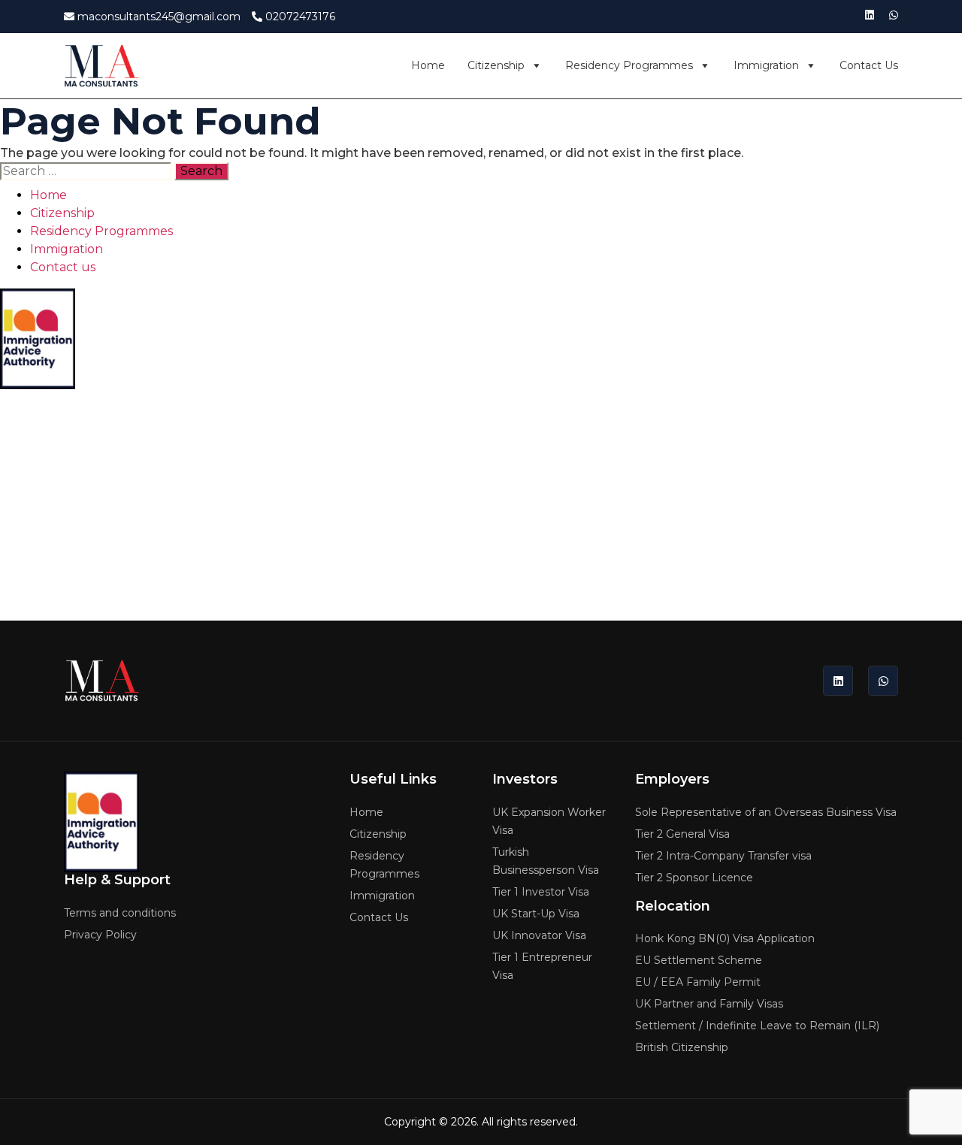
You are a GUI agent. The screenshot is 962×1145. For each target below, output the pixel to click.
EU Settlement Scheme (698, 960)
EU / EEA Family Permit (698, 982)
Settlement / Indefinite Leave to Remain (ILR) (757, 1025)
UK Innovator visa (539, 935)
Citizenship (496, 65)
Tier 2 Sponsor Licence (694, 877)
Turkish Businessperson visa (545, 861)
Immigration (766, 65)
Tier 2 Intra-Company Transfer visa (723, 856)
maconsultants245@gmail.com (157, 16)
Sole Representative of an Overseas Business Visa (766, 812)
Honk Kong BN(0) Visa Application (725, 938)
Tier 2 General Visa (682, 834)
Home (428, 65)
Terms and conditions (57, 430)
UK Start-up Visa (535, 913)
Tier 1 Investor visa (540, 892)
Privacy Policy (36, 451)
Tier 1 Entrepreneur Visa (542, 966)
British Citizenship (681, 1047)
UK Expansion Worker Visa (549, 821)
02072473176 (298, 16)
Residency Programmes (629, 65)
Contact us (868, 65)
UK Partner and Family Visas (709, 1004)
